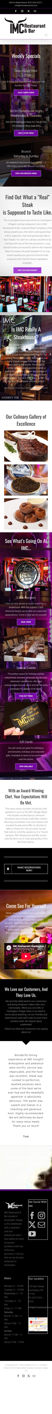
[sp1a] (26, 431)
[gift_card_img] (26, 703)
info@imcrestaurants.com (26, 5)
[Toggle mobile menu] (46, 35)
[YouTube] (32, 1211)
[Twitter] (32, 1202)
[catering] (26, 629)
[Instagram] (41, 1193)
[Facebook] (32, 1193)
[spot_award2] (26, 558)
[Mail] (41, 1202)
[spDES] (26, 499)
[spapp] (26, 465)
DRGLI (36, 1343)
